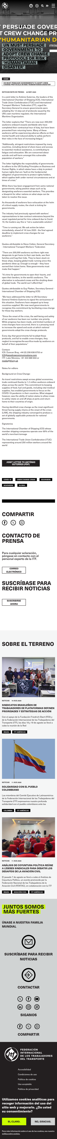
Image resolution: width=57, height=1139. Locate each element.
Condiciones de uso (27, 1074)
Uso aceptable (25, 1084)
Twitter (20, 999)
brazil (6, 732)
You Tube (37, 999)
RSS (37, 1007)
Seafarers (8, 485)
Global (22, 485)
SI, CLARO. (14, 1121)
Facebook (28, 999)
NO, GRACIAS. (43, 1121)
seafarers (46, 479)
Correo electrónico (13, 570)
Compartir (18, 514)
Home (5, 79)
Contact (29, 976)
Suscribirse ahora (14, 602)
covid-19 (7, 479)
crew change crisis (26, 479)
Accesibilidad (24, 1069)
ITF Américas (20, 732)
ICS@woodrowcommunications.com (19, 355)
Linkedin (20, 1007)
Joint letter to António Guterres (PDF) (20, 463)
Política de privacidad (28, 1089)
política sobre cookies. (11, 1133)
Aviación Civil (20, 892)
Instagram (28, 1007)
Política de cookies (27, 1079)
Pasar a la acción (47, 6)
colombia (8, 810)
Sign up (29, 943)
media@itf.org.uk (10, 360)
